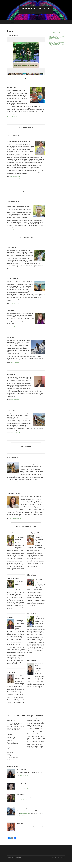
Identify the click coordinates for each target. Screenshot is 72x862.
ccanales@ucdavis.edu (15, 176)
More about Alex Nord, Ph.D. (13, 116)
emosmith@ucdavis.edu (15, 326)
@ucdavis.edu (18, 482)
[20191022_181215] (9, 73)
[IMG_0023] (37, 73)
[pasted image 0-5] (29, 74)
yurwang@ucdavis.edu (25, 788)
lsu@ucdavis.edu (23, 799)
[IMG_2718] (25, 74)
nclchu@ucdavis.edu (14, 399)
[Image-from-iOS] (42, 74)
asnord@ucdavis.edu (14, 114)
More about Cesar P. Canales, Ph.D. (14, 178)
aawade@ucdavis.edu (24, 828)
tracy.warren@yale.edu (25, 775)
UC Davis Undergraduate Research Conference (56, 33)
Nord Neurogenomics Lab (36, 8)
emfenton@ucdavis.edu (15, 432)
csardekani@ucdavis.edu (15, 271)
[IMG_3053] (17, 74)
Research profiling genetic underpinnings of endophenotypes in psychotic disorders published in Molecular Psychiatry (57, 38)
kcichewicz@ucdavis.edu (15, 229)
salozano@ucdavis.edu (15, 303)
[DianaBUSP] (33, 74)
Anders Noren (59, 857)
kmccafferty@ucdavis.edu (15, 518)
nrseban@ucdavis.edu (14, 362)
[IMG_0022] (13, 73)
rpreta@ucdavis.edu (24, 813)
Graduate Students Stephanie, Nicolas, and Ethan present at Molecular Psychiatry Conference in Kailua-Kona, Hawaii (56, 44)
